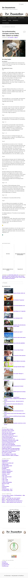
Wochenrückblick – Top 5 (7, 489)
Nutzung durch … (16, 20)
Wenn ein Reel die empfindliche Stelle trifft (10, 449)
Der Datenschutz (21, 17)
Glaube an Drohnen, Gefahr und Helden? (10, 455)
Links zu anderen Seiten (12, 17)
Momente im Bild (5, 483)
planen (3, 277)
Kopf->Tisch (11, 274)
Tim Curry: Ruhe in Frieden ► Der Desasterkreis (12, 495)
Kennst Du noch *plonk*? (18, 331)
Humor (16, 276)
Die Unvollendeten (5, 22)
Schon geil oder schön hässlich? (8, 433)
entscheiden (12, 276)
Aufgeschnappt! (5, 464)
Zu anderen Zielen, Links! (7, 490)
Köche (19, 276)
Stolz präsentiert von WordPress (18, 575)
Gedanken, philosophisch (7, 471)
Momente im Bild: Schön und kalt (19, 337)
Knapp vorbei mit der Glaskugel (8, 444)
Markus (3, 502)
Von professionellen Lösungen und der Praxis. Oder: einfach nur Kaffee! (10, 33)
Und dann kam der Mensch (7, 437)
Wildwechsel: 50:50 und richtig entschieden (11, 448)
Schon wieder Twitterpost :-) (18, 373)
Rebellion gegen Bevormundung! (19, 391)
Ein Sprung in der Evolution (18, 386)
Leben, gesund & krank (6, 476)
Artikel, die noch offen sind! (7, 463)
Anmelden (4, 561)
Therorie (20, 277)
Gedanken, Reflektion (6, 472)
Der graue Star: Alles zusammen (19, 355)
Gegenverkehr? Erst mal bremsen (9, 451)
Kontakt (9, 20)
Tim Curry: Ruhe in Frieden (18, 350)
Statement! (4, 487)
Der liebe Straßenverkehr (7, 465)
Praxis (10, 277)
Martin (3, 499)
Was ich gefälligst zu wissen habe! (9, 454)
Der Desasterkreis (8, 7)
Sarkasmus (14, 277)
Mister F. (16, 37)
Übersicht (4, 17)
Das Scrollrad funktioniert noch (19, 305)
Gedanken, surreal (6, 474)
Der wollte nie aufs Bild (7, 452)
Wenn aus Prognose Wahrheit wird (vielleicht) (11, 445)
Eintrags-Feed (5, 563)
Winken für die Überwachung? (8, 443)
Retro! (3, 485)
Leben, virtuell (5, 479)
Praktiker (6, 277)
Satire (17, 277)
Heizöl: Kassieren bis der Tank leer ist (9, 436)
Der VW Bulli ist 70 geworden (18, 300)
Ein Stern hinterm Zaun (7, 447)
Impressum (4, 20)
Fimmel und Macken (6, 469)
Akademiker (4, 276)
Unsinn (23, 277)
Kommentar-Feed (5, 564)
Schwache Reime (5, 486)
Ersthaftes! (4, 468)
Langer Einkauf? (16, 397)
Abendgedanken (5, 460)
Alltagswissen (5, 461)
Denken (8, 276)
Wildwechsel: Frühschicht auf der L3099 (10, 440)
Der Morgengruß (5, 467)
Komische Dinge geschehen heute (9, 441)
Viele (3, 278)
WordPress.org (5, 566)
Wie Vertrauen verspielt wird (7, 434)
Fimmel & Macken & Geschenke (19, 361)
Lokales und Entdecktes (7, 482)
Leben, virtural (5, 480)
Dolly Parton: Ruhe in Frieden (8, 430)
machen (22, 276)
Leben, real (16, 274)
